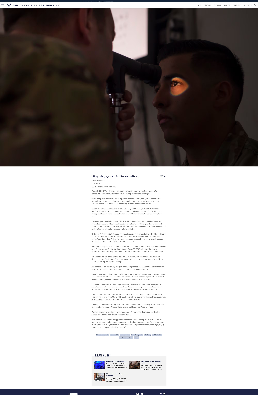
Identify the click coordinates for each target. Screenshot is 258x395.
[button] (109, 1)
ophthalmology (147, 335)
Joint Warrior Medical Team (126, 338)
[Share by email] (165, 176)
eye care (136, 338)
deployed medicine (114, 335)
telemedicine (99, 335)
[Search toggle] (254, 5)
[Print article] (161, 176)
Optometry (140, 335)
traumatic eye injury (125, 335)
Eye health (133, 335)
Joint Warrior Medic (157, 335)
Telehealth (106, 335)
